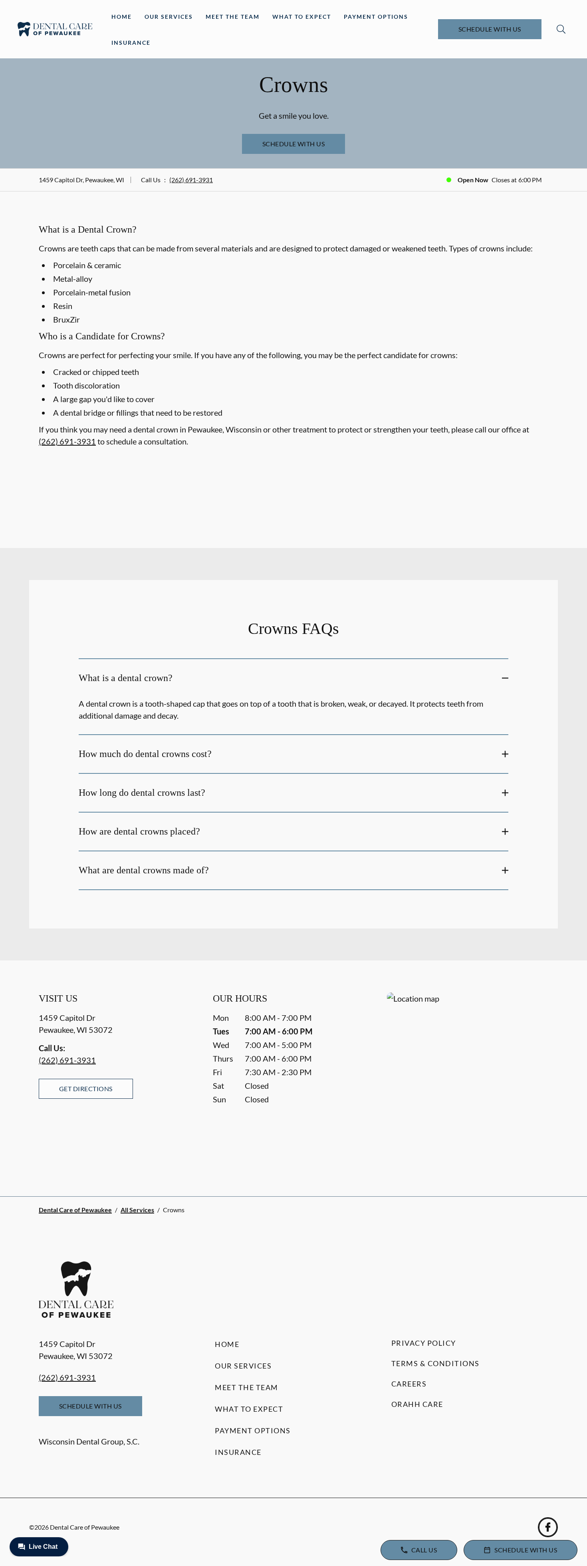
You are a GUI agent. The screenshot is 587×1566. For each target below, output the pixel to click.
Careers (409, 1383)
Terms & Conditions (435, 1363)
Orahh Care (417, 1404)
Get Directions (86, 1088)
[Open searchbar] (561, 29)
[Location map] (467, 1078)
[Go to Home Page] (55, 29)
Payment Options (376, 16)
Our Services (169, 16)
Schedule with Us (489, 29)
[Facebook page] (548, 1527)
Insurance (131, 42)
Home (121, 16)
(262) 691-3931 (191, 179)
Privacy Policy (423, 1343)
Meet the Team (233, 16)
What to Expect (301, 16)
